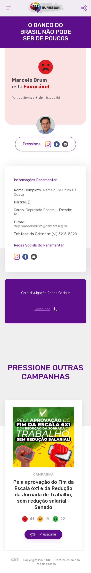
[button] (9, 8)
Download (42, 309)
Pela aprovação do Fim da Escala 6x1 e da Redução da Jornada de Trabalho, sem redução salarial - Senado (43, 494)
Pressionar (48, 534)
